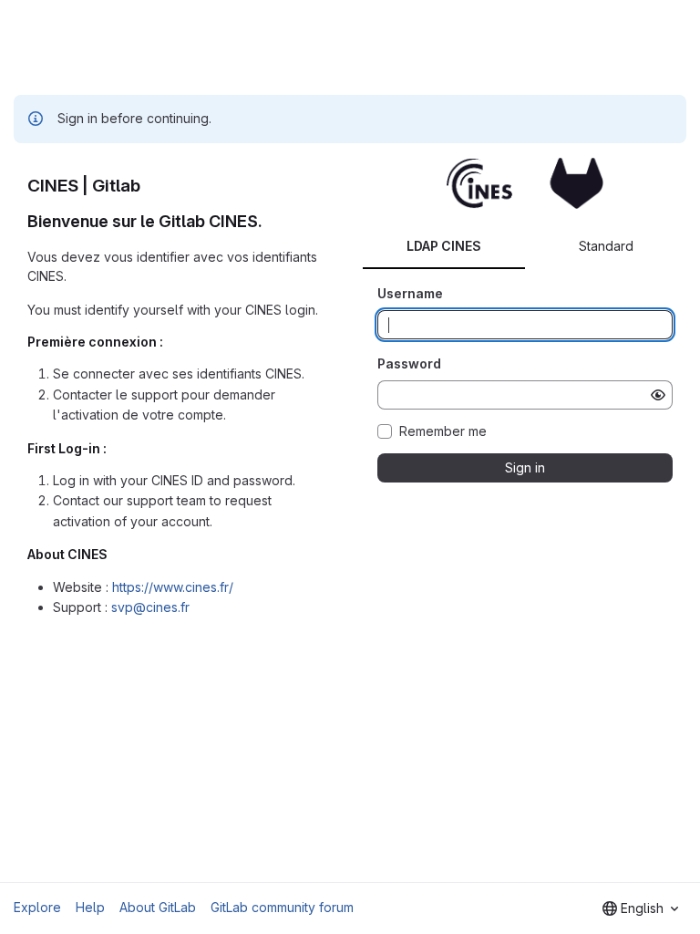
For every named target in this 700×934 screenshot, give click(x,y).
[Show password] (658, 395)
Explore (37, 907)
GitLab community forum (282, 907)
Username (410, 293)
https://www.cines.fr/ (172, 587)
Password (409, 363)
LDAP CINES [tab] (444, 246)
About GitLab (157, 907)
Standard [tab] (606, 246)
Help (90, 907)
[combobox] (640, 908)
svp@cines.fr (150, 607)
